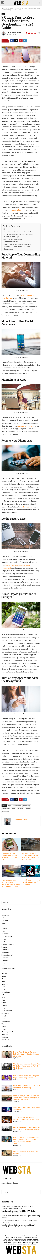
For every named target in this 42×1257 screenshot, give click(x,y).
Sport (4, 1016)
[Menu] (2, 2)
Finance (5, 960)
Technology (6, 1021)
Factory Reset (17, 805)
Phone (13, 808)
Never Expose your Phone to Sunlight (18, 244)
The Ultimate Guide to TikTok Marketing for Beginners (30, 882)
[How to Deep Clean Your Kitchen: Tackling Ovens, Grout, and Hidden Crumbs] (11, 866)
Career (4, 939)
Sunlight (28, 808)
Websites (5, 1034)
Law (3, 989)
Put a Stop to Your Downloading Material (19, 232)
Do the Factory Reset (11, 242)
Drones (4, 947)
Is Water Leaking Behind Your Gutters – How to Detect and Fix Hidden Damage (30, 857)
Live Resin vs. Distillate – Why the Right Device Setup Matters (26, 1077)
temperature (5, 812)
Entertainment (7, 955)
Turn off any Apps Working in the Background (17, 248)
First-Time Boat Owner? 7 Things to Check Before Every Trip (26, 1087)
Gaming (5, 971)
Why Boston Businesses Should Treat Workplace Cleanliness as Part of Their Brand (26, 1066)
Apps (9, 805)
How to (4, 981)
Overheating (5, 808)
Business (5, 934)
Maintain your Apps (11, 237)
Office (4, 1003)
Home (4, 8)
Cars (3, 942)
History (4, 976)
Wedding (5, 1037)
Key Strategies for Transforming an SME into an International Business (26, 1128)
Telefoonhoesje (27, 507)
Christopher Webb (14, 32)
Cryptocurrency (8, 944)
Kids (3, 987)
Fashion (5, 958)
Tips (9, 8)
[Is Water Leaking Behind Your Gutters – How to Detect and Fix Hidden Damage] (30, 840)
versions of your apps (25, 426)
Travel (4, 1029)
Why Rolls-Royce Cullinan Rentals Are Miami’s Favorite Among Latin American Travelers (26, 1098)
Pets (3, 1008)
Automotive (6, 926)
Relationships (7, 1011)
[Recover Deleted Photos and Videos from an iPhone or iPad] (11, 840)
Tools (4, 1026)
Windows (5, 1040)
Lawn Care (6, 992)
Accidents (5, 915)
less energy (26, 805)
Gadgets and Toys (8, 968)
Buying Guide (7, 936)
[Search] (38, 2)
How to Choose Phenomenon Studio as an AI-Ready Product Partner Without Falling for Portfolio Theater (26, 1140)
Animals (5, 920)
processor (20, 808)
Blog (3, 931)
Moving (5, 997)
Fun (3, 965)
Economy (5, 950)
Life (3, 995)
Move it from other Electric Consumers (18, 234)
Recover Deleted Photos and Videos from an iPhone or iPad (9, 857)
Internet (5, 984)
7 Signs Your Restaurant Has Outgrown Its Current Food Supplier (26, 1118)
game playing (18, 210)
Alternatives (6, 918)
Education (5, 952)
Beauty (4, 928)
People (4, 1005)
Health (4, 973)
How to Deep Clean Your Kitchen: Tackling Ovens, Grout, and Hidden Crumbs (11, 883)
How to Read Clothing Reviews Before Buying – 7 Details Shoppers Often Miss (26, 1054)
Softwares (5, 1013)
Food (3, 963)
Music (4, 1000)
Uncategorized (7, 1032)
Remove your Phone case (13, 239)
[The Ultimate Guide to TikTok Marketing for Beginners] (30, 866)
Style (3, 1018)
